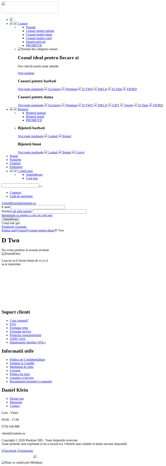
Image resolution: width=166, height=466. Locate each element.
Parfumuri (16, 167)
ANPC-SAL (18, 338)
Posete (14, 156)
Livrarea (15, 370)
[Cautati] (40, 186)
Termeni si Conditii (22, 363)
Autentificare (34, 174)
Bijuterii (23, 109)
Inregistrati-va (27, 203)
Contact (15, 406)
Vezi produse (26, 73)
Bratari (66, 136)
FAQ (13, 324)
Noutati (30, 27)
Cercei (79, 152)
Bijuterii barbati (36, 113)
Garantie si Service (22, 377)
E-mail (6, 207)
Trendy (128, 105)
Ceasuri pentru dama (39, 34)
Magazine (16, 402)
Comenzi (15, 192)
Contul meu (25, 171)
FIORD (131, 89)
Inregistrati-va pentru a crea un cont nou (27, 215)
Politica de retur (20, 374)
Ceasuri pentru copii (39, 38)
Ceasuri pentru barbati (40, 31)
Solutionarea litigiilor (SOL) (28, 342)
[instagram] (25, 450)
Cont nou (32, 178)
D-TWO (87, 89)
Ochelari (15, 163)
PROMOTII (34, 45)
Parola (6, 211)
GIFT (115, 105)
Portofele (15, 159)
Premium (71, 89)
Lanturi (53, 136)
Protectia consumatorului (25, 335)
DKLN (102, 89)
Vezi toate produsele (31, 89)
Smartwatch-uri (36, 41)
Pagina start (9, 230)
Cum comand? (19, 320)
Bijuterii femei (35, 116)
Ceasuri (23, 23)
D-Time (116, 89)
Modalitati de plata (21, 367)
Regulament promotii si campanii (31, 381)
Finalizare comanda (14, 226)
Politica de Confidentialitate (27, 359)
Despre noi (17, 398)
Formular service (20, 331)
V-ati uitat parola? (21, 211)
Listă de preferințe (21, 196)
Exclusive (54, 89)
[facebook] (9, 450)
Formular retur (19, 328)
